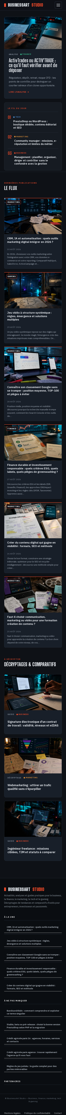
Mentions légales (12, 1113)
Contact (58, 1113)
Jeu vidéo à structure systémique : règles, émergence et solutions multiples (28, 942)
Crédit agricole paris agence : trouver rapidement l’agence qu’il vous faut (32, 1054)
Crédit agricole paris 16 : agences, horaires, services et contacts (33, 1040)
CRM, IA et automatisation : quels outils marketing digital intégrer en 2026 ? (32, 928)
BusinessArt (25, 5)
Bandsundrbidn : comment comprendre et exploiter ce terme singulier (33, 1012)
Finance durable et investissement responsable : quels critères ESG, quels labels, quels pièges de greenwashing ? (32, 971)
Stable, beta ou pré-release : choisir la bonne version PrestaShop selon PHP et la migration (33, 1026)
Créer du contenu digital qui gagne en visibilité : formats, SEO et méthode (31, 987)
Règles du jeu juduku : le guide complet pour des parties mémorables (32, 1068)
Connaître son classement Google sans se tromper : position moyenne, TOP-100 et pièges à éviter (33, 956)
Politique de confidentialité (37, 1113)
